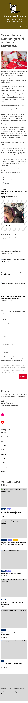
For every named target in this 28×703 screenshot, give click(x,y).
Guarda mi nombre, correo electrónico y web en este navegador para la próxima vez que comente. (12, 359)
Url (2, 349)
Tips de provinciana (14, 16)
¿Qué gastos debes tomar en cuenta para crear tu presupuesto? (13, 297)
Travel (3, 471)
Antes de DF (5, 437)
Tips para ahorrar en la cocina (11, 251)
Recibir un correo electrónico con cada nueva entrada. (12, 371)
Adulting (3, 433)
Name (3, 333)
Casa (2, 441)
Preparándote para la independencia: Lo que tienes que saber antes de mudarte (13, 544)
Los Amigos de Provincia (8, 467)
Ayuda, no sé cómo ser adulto (11, 573)
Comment (4, 319)
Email (2, 341)
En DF (3, 450)
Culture (3, 445)
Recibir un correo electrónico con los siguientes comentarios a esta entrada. (13, 366)
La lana (3, 458)
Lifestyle (3, 463)
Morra (4, 50)
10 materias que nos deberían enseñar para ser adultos (11, 513)
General (3, 454)
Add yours (4, 314)
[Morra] (14, 213)
